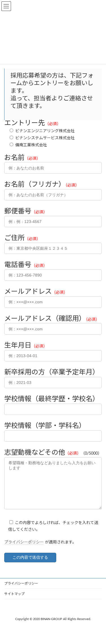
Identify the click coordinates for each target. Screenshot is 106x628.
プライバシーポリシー (24, 542)
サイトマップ (14, 594)
